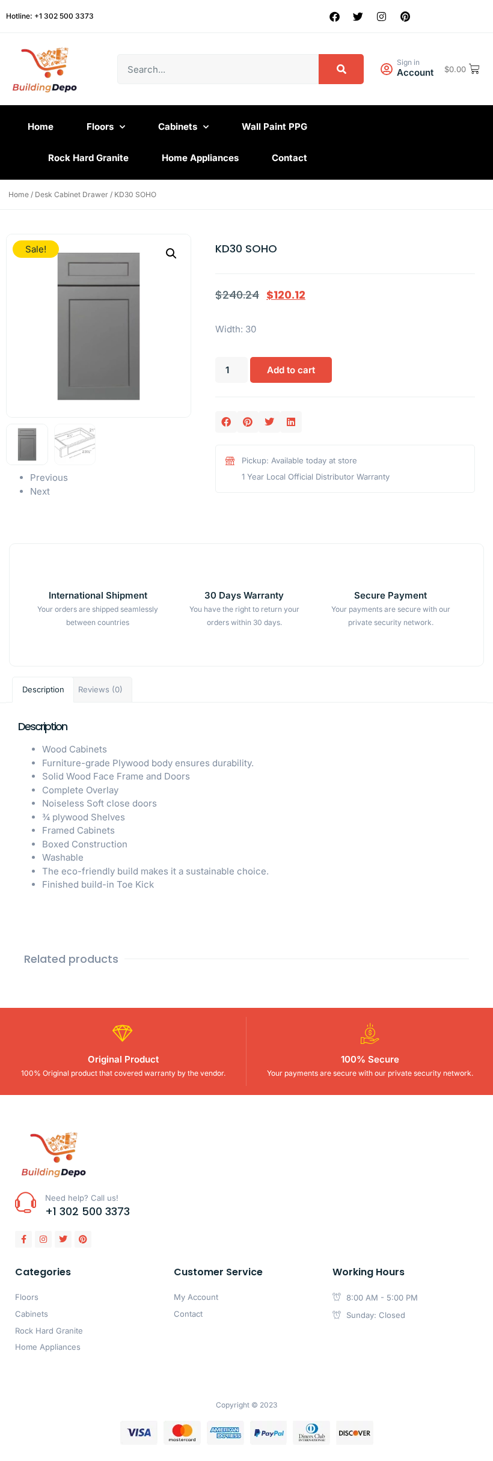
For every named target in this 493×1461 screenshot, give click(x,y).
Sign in (408, 62)
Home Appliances (200, 157)
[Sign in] (386, 69)
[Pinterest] (405, 16)
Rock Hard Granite (88, 157)
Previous (49, 477)
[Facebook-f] (23, 1239)
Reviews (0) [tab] (100, 689)
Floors (100, 126)
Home (41, 126)
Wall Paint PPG (274, 126)
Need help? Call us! (81, 1198)
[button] (171, 253)
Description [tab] (43, 689)
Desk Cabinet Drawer (71, 194)
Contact (289, 157)
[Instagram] (382, 16)
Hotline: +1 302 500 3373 (50, 15)
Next (40, 491)
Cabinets (177, 126)
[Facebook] (335, 16)
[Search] (341, 69)
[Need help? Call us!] (25, 1202)
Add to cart (291, 370)
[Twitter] (358, 16)
